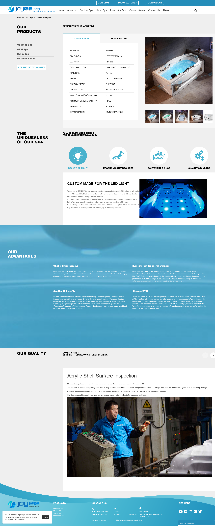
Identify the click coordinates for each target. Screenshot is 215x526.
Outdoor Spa (86, 10)
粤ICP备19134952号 (99, 520)
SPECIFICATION (119, 38)
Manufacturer (127, 2)
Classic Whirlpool (43, 17)
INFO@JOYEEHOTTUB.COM (125, 514)
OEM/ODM (103, 2)
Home (61, 10)
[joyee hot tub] (23, 509)
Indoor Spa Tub (118, 10)
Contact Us (154, 10)
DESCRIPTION (81, 38)
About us (71, 10)
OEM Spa (29, 17)
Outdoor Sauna (137, 10)
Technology (154, 2)
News (166, 10)
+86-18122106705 (99, 514)
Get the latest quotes (31, 67)
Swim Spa (101, 10)
